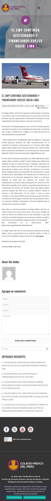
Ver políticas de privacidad (35, 497)
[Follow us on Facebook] (6, 429)
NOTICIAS (41, 106)
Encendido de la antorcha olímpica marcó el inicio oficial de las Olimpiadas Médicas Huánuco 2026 (24, 365)
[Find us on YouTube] (22, 429)
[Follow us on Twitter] (14, 429)
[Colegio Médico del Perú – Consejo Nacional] (14, 8)
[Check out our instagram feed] (30, 429)
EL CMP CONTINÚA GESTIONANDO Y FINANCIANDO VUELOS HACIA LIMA (20, 97)
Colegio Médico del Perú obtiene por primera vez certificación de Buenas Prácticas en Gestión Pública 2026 (25, 396)
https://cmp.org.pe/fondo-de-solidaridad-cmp (17, 225)
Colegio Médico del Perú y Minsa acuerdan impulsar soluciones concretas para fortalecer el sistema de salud (25, 385)
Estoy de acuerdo (14, 497)
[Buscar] (47, 348)
